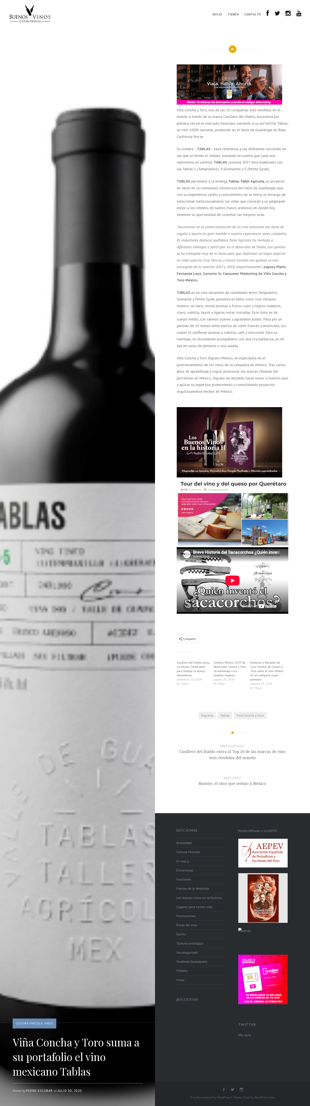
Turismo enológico (189, 943)
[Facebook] (224, 1090)
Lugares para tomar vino (194, 907)
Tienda (233, 14)
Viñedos (182, 970)
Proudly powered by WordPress (210, 1097)
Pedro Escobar (39, 1091)
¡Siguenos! (187, 999)
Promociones (185, 916)
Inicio (217, 14)
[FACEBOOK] (267, 13)
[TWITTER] (277, 13)
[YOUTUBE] (299, 13)
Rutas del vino (186, 925)
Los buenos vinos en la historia (199, 898)
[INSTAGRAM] (288, 13)
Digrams (207, 715)
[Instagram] (241, 1090)
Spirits (181, 934)
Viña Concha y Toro (250, 715)
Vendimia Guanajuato (191, 961)
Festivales (183, 879)
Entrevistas (184, 870)
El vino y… (183, 861)
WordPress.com (264, 1097)
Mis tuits (244, 1035)
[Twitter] (232, 1090)
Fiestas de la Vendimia (192, 888)
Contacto (252, 14)
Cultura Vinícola (29, 1023)
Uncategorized (186, 952)
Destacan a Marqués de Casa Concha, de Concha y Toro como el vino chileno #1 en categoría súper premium (266, 671)
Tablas (225, 715)
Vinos (48, 1023)
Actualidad (183, 843)
